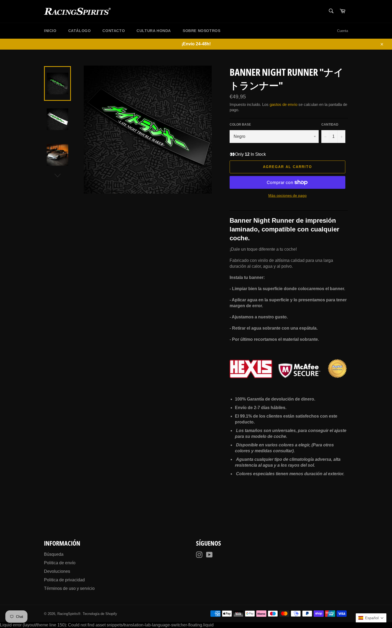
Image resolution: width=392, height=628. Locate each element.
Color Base (240, 124)
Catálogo (79, 31)
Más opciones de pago (287, 195)
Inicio (50, 31)
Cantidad (329, 124)
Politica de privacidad (64, 580)
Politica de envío (59, 563)
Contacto (113, 31)
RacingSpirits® (69, 614)
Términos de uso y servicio (69, 588)
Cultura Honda (154, 31)
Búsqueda (53, 554)
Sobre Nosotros (201, 31)
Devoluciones (57, 571)
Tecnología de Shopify (100, 614)
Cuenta (342, 31)
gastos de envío (283, 104)
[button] (371, 617)
